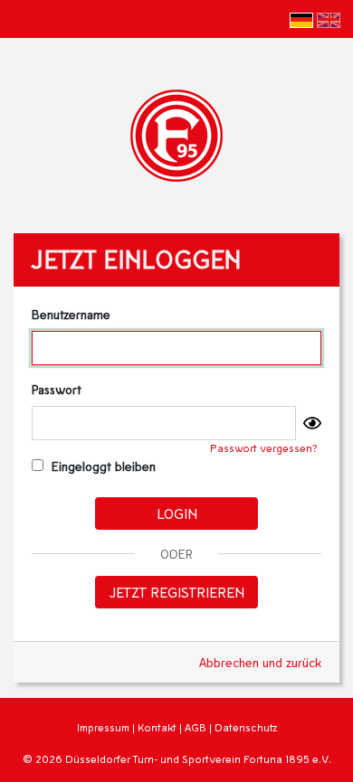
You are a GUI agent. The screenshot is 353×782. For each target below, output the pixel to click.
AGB (195, 727)
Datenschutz (246, 727)
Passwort (56, 389)
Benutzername (71, 314)
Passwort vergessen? (264, 448)
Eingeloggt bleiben (102, 466)
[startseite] (176, 133)
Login (177, 513)
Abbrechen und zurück (260, 662)
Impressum (103, 727)
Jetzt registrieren (177, 591)
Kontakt (157, 727)
